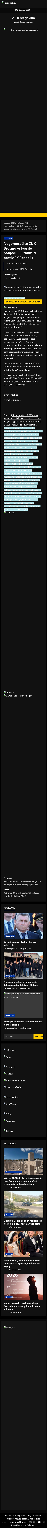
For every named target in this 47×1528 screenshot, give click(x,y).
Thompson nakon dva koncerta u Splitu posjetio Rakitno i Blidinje (21, 983)
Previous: (22, 881)
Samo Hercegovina (13, 1172)
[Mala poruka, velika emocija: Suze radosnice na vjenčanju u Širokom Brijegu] (23, 1244)
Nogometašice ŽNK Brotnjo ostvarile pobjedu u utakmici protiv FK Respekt (22, 418)
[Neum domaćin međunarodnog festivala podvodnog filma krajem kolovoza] (23, 1287)
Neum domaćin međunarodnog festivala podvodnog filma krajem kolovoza (22, 1306)
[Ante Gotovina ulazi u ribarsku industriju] (23, 926)
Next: (21, 892)
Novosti (9, 1214)
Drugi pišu (8, 238)
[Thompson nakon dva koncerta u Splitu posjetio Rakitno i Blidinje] (23, 965)
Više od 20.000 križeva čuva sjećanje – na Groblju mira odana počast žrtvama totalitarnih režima (23, 1181)
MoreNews (16, 1525)
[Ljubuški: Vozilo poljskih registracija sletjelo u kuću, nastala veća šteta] (23, 1204)
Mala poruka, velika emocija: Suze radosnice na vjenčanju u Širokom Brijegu (22, 1263)
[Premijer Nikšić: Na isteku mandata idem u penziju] (23, 1005)
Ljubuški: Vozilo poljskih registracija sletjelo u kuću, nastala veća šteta (23, 1222)
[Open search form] (43, 215)
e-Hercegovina (23, 18)
